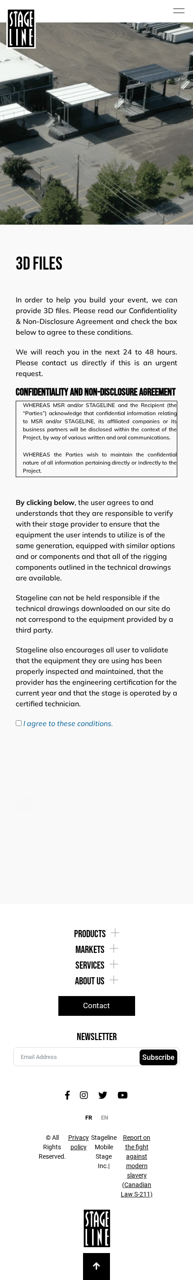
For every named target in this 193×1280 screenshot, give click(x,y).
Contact (96, 1005)
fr (88, 1117)
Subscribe (158, 1057)
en (104, 1117)
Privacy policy (78, 1142)
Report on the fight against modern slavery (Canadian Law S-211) (137, 1166)
